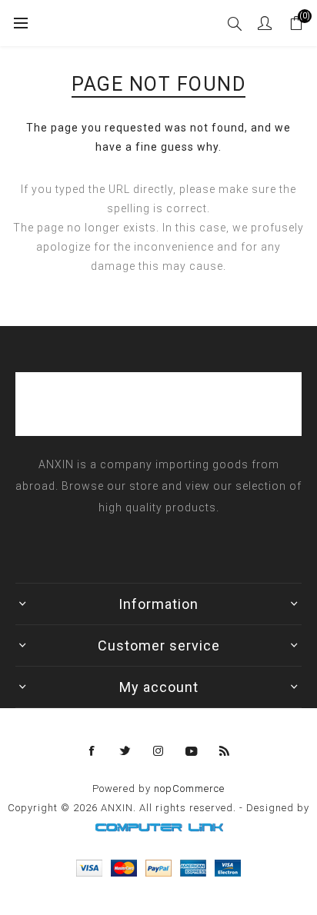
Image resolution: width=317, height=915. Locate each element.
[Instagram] (158, 751)
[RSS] (224, 751)
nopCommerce (189, 788)
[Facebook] (92, 751)
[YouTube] (191, 751)
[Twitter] (125, 751)
